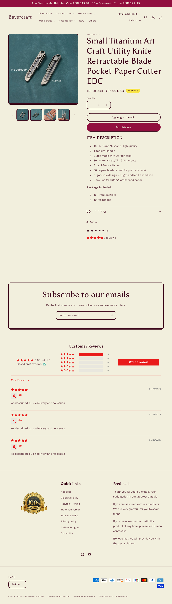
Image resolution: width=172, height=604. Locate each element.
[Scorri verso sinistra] (12, 114)
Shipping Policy (69, 498)
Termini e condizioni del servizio (113, 596)
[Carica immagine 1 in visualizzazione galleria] (23, 115)
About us (66, 492)
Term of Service (70, 515)
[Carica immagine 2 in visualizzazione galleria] (36, 115)
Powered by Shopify (35, 596)
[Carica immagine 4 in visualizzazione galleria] (64, 115)
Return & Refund (70, 504)
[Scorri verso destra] (74, 114)
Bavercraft (21, 596)
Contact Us (67, 533)
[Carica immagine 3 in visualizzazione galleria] (50, 115)
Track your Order (70, 509)
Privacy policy (68, 521)
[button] (65, 13)
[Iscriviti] (112, 315)
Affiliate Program (70, 527)
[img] (19, 389)
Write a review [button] (138, 362)
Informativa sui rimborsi (59, 596)
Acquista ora (124, 127)
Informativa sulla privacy (84, 596)
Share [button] (93, 222)
